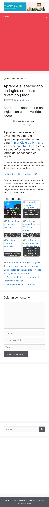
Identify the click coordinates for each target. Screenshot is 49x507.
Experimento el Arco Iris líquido (21, 284)
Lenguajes (37, 262)
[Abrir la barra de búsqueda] (45, 16)
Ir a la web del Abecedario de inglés (21, 174)
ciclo (30, 266)
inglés (36, 266)
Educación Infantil (18, 146)
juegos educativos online (22, 270)
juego (6, 270)
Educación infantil (15, 262)
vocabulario (23, 273)
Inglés (27, 262)
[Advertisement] (24, 46)
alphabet (23, 266)
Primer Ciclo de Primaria (27, 142)
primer (13, 273)
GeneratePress (24, 503)
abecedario (12, 266)
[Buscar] (42, 429)
